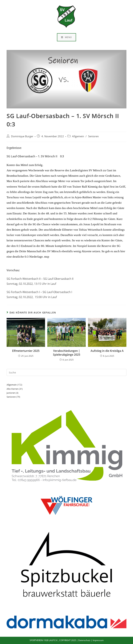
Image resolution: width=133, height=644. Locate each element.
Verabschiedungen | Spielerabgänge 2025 (66, 352)
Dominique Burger (22, 136)
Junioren (11, 392)
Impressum (98, 640)
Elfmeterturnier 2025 (25, 351)
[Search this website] (66, 372)
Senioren (93, 136)
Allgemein (78, 136)
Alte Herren (12, 388)
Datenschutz (84, 640)
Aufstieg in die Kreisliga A (107, 351)
